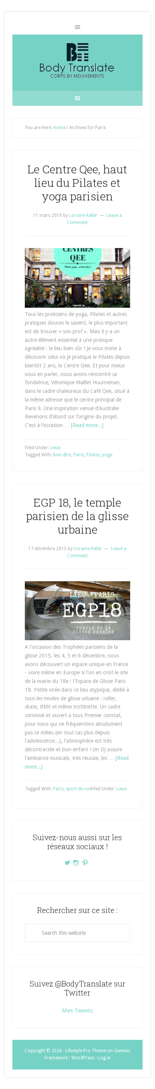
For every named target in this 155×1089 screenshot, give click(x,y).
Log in (104, 1057)
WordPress (82, 1057)
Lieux (55, 447)
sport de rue (78, 788)
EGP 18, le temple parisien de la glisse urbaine (77, 516)
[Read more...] (87, 425)
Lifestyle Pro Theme (85, 1050)
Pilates (93, 454)
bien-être (62, 454)
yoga (107, 454)
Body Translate (77, 62)
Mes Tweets (77, 1010)
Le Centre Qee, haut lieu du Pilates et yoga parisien (77, 182)
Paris (78, 454)
